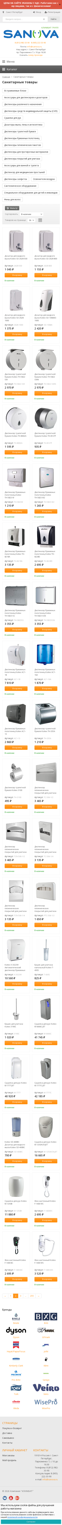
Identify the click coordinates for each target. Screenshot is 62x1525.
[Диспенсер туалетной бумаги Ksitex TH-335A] (45, 713)
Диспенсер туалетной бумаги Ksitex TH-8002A (15, 434)
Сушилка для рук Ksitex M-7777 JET (16, 1084)
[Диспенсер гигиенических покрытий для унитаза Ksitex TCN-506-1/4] (16, 890)
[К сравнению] (21, 280)
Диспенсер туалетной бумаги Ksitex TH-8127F (45, 434)
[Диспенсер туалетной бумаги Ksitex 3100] (16, 772)
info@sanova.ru (34, 46)
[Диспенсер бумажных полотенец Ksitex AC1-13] (16, 713)
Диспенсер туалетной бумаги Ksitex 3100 (15, 789)
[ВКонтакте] (4, 1498)
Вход (38, 12)
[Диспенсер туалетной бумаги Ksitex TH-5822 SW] (16, 359)
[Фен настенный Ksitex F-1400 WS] (45, 1245)
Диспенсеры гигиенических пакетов (22, 145)
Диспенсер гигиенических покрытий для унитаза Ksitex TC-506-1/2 (45, 790)
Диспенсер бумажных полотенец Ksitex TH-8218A (15, 554)
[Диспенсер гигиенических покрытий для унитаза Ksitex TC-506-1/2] (45, 772)
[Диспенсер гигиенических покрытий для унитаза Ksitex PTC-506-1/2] (45, 890)
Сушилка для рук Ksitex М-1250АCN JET (45, 1143)
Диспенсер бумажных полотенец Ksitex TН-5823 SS (15, 613)
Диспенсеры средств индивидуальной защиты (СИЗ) (30, 111)
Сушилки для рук (12, 117)
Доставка (7, 1433)
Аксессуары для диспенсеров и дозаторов (25, 97)
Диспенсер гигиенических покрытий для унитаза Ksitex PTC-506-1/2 (45, 908)
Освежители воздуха (44, 179)
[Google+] (17, 1498)
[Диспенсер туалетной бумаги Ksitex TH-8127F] (45, 418)
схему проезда (35, 55)
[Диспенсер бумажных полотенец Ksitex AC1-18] (16, 654)
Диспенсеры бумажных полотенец (21, 138)
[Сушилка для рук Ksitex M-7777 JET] (16, 1068)
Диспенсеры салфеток (15, 179)
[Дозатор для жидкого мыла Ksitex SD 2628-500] (16, 241)
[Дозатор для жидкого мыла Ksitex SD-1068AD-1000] (45, 300)
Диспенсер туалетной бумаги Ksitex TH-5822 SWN (45, 377)
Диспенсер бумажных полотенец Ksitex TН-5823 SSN (44, 613)
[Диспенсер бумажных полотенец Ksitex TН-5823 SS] (16, 595)
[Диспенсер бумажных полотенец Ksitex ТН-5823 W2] (45, 477)
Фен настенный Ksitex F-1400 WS (45, 1261)
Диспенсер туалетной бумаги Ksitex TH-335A (45, 730)
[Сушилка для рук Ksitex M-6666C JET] (45, 1009)
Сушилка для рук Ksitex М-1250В (16, 1202)
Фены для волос (12, 199)
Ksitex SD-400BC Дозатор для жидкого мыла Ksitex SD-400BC (15, 1145)
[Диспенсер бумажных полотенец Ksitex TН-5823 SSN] (45, 595)
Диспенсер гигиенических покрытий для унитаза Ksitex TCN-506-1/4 (15, 908)
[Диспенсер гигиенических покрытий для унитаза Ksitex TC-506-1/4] (45, 831)
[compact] (49, 220)
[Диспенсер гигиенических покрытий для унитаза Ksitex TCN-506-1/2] (16, 831)
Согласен (31, 1521)
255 (32, 1295)
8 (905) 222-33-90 (38, 42)
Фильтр (13, 208)
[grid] (40, 220)
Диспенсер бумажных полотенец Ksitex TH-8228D (44, 554)
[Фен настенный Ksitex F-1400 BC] (16, 1245)
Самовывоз (8, 1437)
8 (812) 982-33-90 (22, 42)
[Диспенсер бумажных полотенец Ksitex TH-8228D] (45, 536)
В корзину (17, 275)
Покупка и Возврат (12, 1428)
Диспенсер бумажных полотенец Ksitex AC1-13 (15, 731)
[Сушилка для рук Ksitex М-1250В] (16, 1186)
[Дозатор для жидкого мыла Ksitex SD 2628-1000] (16, 300)
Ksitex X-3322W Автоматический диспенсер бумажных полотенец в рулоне (15, 967)
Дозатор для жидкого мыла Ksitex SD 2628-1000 (15, 318)
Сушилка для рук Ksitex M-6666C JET (45, 1025)
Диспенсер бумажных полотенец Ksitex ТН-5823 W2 (44, 495)
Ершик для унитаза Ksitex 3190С (14, 1025)
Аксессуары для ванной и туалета (21, 165)
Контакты (7, 1442)
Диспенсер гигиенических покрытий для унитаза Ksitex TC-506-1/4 (45, 849)
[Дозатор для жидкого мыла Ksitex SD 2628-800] (45, 241)
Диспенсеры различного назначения (23, 104)
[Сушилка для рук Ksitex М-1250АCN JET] (45, 1127)
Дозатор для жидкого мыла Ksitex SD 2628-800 (45, 257)
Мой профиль (9, 1460)
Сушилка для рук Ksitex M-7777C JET (45, 1084)
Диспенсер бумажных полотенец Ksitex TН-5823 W (15, 495)
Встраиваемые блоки (15, 90)
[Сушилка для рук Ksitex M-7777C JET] (45, 1068)
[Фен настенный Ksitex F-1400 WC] (45, 1186)
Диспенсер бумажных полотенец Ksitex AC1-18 (15, 672)
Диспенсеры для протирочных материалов (26, 151)
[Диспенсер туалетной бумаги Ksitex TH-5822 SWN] (45, 359)
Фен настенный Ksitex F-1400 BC (15, 1261)
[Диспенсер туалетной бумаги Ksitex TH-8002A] (16, 418)
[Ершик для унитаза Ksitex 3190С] (16, 1009)
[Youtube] (10, 1498)
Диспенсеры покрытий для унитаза (22, 158)
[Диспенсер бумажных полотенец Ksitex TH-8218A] (16, 536)
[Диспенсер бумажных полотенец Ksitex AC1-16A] (45, 654)
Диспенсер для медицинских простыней (24, 172)
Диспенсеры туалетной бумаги (20, 131)
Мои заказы (8, 1455)
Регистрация (54, 12)
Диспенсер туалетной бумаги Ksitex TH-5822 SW (15, 377)
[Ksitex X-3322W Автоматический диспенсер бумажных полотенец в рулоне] (16, 950)
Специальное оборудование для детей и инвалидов (30, 192)
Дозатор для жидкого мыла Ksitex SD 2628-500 (16, 257)
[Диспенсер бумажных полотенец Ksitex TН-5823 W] (16, 477)
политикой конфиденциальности (22, 1517)
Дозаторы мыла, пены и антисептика (23, 124)
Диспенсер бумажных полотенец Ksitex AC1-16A (45, 672)
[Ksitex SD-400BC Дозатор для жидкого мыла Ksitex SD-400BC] (16, 1127)
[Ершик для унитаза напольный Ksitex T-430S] (45, 950)
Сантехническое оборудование (20, 185)
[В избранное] (26, 280)
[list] (45, 220)
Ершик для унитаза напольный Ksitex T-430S (44, 967)
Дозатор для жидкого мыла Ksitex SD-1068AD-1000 (45, 318)
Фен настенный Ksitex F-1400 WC (45, 1202)
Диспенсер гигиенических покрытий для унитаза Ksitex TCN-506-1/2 (15, 849)
